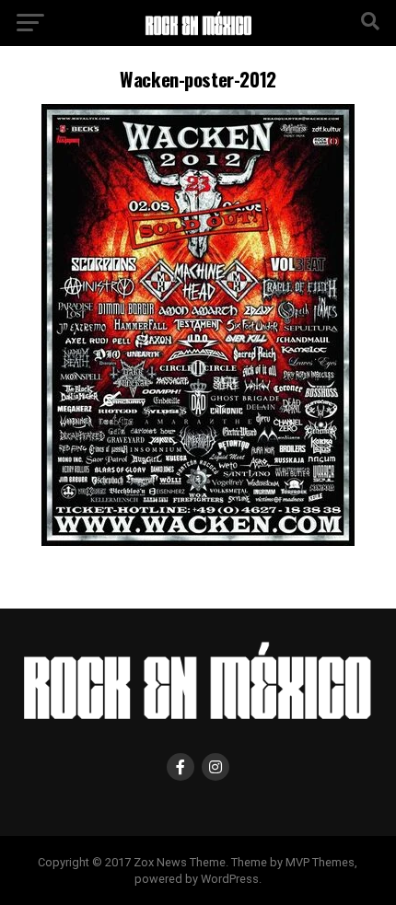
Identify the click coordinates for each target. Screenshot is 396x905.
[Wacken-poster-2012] (198, 541)
